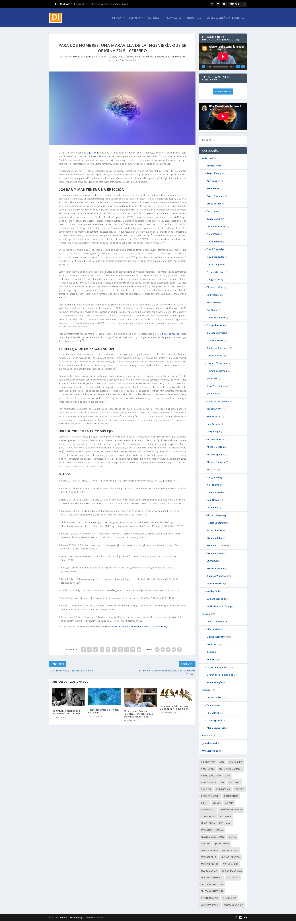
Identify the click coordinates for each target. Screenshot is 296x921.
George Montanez (216, 325)
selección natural (212, 891)
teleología (229, 897)
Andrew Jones (214, 165)
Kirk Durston (213, 424)
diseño (161, 462)
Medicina (113, 60)
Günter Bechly (214, 355)
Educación (212, 705)
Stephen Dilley (214, 537)
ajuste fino (207, 768)
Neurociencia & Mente (219, 667)
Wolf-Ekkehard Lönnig (219, 606)
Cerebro (239, 789)
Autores (153, 18)
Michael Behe (214, 439)
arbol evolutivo (211, 775)
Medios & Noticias (216, 727)
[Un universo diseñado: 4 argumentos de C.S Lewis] (68, 697)
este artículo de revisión (167, 333)
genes (232, 836)
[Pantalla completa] (243, 66)
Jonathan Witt (214, 408)
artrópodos (208, 782)
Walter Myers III (215, 583)
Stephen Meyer (215, 553)
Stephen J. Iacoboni (217, 545)
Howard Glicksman (217, 363)
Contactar (174, 18)
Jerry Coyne (222, 843)
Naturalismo (230, 863)
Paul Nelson (213, 499)
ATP (222, 782)
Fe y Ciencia (213, 712)
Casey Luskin (214, 218)
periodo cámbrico (211, 877)
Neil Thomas (214, 484)
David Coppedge (215, 249)
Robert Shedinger (216, 522)
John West (212, 393)
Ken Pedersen (214, 416)
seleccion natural (212, 884)
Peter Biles (212, 507)
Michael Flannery (216, 462)
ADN (221, 762)
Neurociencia (209, 870)
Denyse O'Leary (215, 272)
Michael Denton (215, 446)
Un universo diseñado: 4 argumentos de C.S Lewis (66, 712)
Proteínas (233, 877)
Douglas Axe (213, 279)
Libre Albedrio (209, 850)
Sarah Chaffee (214, 530)
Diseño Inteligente (82, 56)
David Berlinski (215, 241)
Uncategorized (210, 750)
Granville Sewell (215, 340)
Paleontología (214, 682)
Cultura (134, 18)
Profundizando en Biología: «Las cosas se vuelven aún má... (100, 3)
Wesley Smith (214, 591)
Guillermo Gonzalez (217, 348)
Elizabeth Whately (217, 287)
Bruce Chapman (215, 196)
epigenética (208, 823)
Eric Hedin (212, 310)
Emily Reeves (214, 294)
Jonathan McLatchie (175, 56)
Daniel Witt (213, 234)
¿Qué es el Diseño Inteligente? (225, 18)
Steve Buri (212, 560)
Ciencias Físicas (215, 629)
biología (206, 789)
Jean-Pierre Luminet (217, 386)
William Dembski (216, 598)
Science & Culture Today (69, 917)
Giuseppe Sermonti (217, 332)
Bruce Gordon (214, 203)
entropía (225, 816)
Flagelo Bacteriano (212, 836)
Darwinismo (208, 809)
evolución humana (212, 829)
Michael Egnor (214, 454)
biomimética (223, 789)
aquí (89, 152)
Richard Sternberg (216, 515)
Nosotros (194, 18)
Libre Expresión (215, 720)
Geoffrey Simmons (217, 317)
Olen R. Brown (214, 492)
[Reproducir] (203, 66)
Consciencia (231, 796)
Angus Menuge (215, 173)
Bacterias (234, 782)
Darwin (229, 802)
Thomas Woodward (217, 575)
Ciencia (116, 18)
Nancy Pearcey (215, 477)
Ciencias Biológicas (135, 56)
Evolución (212, 644)
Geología (211, 651)
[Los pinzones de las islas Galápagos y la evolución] (176, 695)
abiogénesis (208, 762)
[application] (223, 56)
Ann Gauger (213, 180)
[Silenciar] (238, 66)
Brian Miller (213, 188)
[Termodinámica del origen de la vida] (104, 696)
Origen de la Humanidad (220, 674)
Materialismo (230, 850)
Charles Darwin (210, 796)
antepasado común (230, 768)
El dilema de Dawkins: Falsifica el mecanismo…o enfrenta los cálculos (139, 714)
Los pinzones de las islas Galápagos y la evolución (174, 707)
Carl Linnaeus (214, 211)
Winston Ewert (210, 904)
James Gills (213, 378)
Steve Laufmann (216, 568)
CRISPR (204, 802)
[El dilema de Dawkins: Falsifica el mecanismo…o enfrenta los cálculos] (140, 697)
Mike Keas (212, 469)
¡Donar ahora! (222, 91)
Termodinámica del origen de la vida (103, 711)
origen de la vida (231, 870)
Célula (216, 802)
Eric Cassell (213, 302)
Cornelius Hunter (216, 226)
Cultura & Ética (215, 697)
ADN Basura (235, 762)
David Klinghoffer (216, 264)
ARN (227, 775)
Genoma (206, 843)
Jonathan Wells (210, 743)
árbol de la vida (233, 904)
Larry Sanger (214, 431)
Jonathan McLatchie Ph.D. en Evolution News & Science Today (136, 626)
